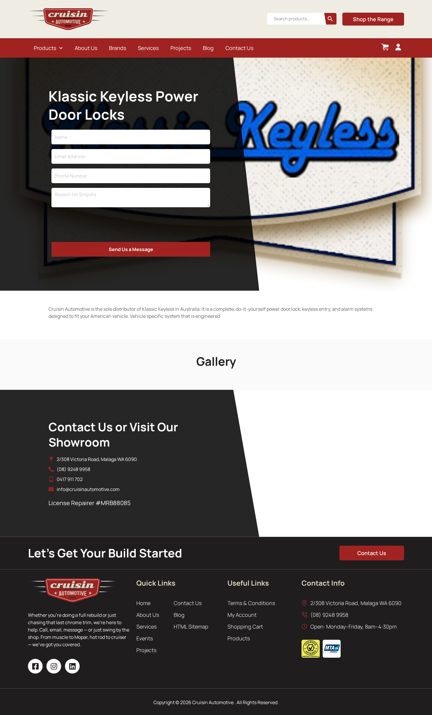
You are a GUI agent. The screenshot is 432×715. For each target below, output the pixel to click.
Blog (208, 47)
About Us (86, 47)
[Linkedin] (72, 666)
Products (45, 47)
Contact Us (239, 47)
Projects (180, 47)
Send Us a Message (131, 249)
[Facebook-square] (35, 666)
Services (148, 47)
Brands (117, 47)
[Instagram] (53, 666)
